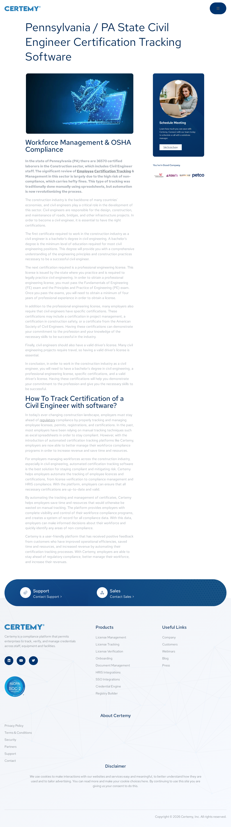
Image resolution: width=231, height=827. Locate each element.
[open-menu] (218, 8)
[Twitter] (33, 660)
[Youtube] (21, 660)
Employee (85, 171)
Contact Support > (47, 596)
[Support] (25, 592)
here (144, 781)
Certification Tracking (112, 171)
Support (41, 591)
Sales (115, 591)
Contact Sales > (122, 596)
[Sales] (102, 592)
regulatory (47, 420)
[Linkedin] (9, 660)
